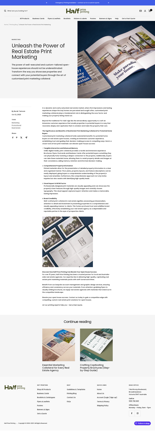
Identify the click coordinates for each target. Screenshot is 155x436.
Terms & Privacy (103, 401)
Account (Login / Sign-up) (107, 397)
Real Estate (16, 128)
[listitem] (12, 137)
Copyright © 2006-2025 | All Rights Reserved (32, 423)
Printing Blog (14, 24)
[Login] (145, 11)
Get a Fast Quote (128, 18)
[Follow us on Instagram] (137, 413)
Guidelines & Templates (76, 389)
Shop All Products (44, 389)
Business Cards (38, 18)
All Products (24, 18)
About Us (100, 393)
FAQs (69, 401)
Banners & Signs (105, 18)
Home (6, 24)
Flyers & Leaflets (54, 18)
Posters (93, 18)
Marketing (16, 39)
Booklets (67, 18)
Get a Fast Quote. (75, 305)
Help (117, 18)
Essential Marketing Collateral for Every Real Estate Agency (55, 367)
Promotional (16, 125)
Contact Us (71, 397)
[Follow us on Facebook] (132, 413)
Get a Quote (42, 413)
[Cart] (150, 11)
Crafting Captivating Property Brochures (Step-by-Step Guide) (95, 367)
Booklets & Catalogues (46, 397)
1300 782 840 (134, 401)
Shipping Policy (102, 405)
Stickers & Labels (80, 18)
